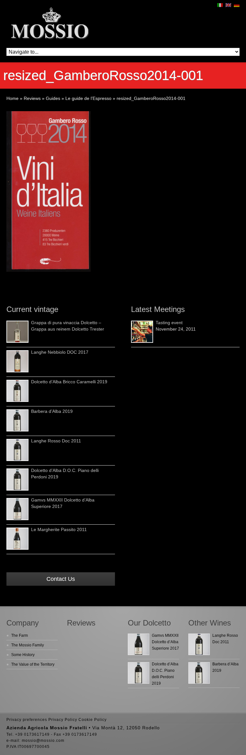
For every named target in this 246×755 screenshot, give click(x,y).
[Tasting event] (142, 332)
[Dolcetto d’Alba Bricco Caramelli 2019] (17, 391)
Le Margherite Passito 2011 (59, 529)
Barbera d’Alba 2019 (52, 411)
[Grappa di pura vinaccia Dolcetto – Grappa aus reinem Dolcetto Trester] (17, 332)
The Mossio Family (27, 645)
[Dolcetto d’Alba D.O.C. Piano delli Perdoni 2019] (17, 479)
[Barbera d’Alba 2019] (17, 420)
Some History (23, 655)
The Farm (19, 635)
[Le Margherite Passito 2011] (17, 539)
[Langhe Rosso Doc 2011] (17, 450)
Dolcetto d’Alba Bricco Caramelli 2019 (69, 381)
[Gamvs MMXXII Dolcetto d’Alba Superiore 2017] (17, 509)
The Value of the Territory (32, 664)
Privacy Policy (62, 719)
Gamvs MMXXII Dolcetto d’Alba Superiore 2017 (165, 642)
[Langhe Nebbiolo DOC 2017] (17, 361)
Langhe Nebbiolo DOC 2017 (59, 352)
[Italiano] (220, 5)
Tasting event (169, 322)
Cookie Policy (92, 719)
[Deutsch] (237, 5)
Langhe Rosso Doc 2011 (56, 440)
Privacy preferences (26, 719)
